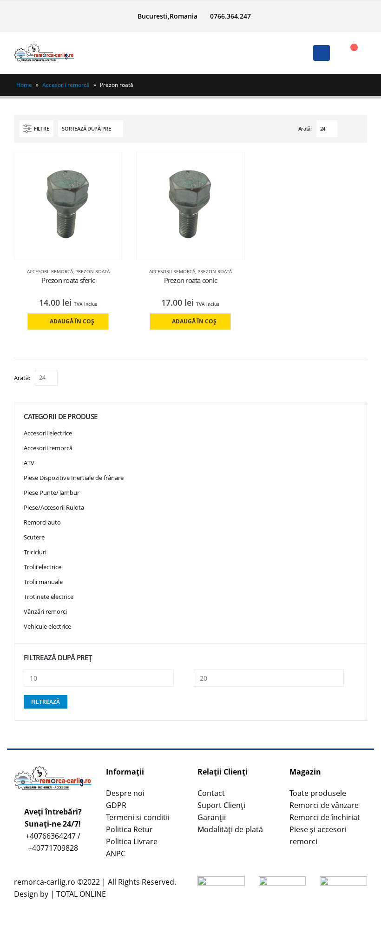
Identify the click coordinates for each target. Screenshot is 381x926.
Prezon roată (92, 271)
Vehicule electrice (47, 626)
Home (24, 85)
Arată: (305, 128)
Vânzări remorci (45, 611)
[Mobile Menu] (321, 53)
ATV (29, 463)
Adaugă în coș (72, 321)
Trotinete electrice (48, 596)
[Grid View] (346, 128)
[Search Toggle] (190, 53)
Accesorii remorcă (66, 85)
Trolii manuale (43, 582)
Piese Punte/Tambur (51, 492)
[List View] (357, 128)
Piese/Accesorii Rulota (54, 507)
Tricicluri (35, 552)
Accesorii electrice (48, 433)
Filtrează (45, 702)
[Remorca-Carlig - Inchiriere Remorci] (44, 53)
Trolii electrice (42, 567)
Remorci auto (42, 522)
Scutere (34, 537)
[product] (68, 206)
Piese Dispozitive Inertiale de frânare (74, 477)
